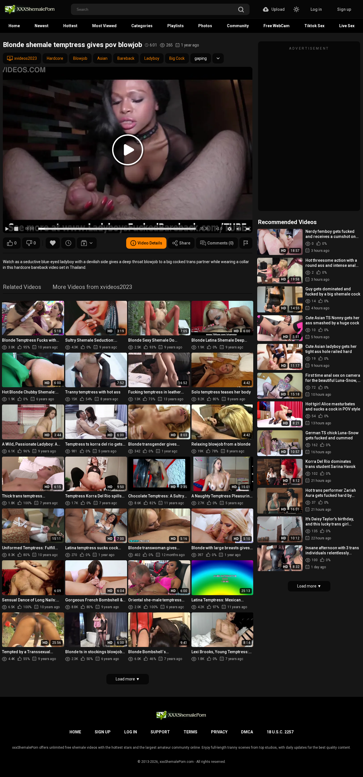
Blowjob (80, 58)
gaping (201, 58)
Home (14, 26)
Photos (205, 26)
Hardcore (55, 58)
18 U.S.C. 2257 (280, 732)
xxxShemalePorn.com (177, 762)
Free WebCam (276, 26)
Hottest (70, 26)
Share (184, 243)
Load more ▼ (128, 679)
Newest (41, 26)
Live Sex (346, 26)
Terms (190, 732)
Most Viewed (104, 26)
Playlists (175, 26)
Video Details (150, 243)
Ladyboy (151, 58)
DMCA (247, 732)
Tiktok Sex (314, 26)
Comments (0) (220, 243)
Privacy (219, 732)
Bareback (125, 58)
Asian (102, 58)
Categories (142, 26)
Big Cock (177, 58)
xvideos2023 (25, 58)
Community (238, 26)
